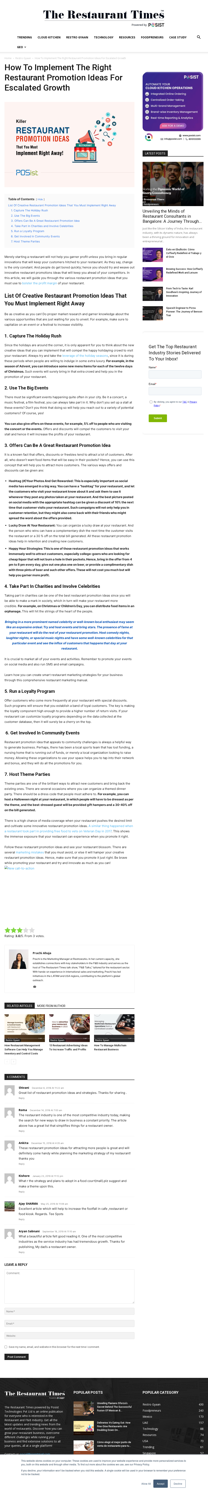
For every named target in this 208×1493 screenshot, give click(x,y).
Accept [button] (160, 1483)
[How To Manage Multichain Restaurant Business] (114, 1028)
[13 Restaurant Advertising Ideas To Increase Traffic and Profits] (69, 1028)
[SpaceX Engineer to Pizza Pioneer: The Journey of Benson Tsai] (153, 313)
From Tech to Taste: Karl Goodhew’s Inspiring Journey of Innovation (184, 292)
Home (8, 58)
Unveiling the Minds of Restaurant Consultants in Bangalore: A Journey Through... (172, 216)
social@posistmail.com (35, 1454)
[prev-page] (7, 1061)
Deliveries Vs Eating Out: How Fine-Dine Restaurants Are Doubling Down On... (113, 1426)
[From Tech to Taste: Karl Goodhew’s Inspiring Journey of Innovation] (153, 294)
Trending (24, 37)
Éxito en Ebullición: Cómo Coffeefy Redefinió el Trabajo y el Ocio (183, 253)
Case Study (177, 37)
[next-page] (13, 1061)
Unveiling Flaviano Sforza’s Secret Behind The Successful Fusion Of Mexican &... (114, 1407)
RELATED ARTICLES (19, 1006)
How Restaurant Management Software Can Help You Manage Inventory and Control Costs (23, 1049)
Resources (127, 37)
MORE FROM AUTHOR (51, 1006)
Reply (22, 1098)
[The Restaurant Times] (104, 16)
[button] (199, 38)
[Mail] (36, 987)
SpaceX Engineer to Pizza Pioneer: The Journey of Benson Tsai (184, 312)
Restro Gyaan (77, 37)
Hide (40, 199)
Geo (20, 47)
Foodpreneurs (152, 37)
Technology (103, 37)
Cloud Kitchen (49, 37)
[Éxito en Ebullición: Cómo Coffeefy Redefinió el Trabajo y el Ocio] (153, 255)
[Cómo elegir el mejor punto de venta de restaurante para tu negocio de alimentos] (84, 1447)
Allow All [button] (146, 1483)
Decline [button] (178, 1483)
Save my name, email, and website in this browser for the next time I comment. (54, 1346)
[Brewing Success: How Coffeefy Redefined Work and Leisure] (153, 274)
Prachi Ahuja (42, 953)
